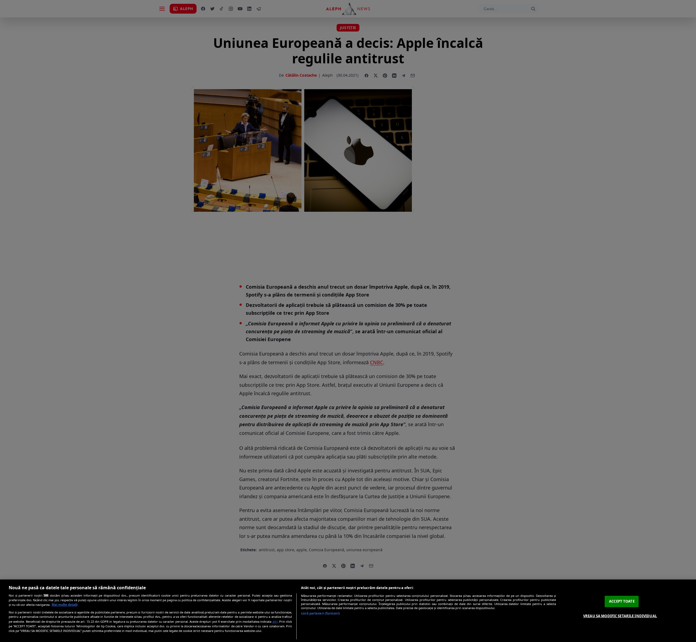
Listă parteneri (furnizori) (320, 613)
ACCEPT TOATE (622, 601)
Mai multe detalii (64, 605)
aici (275, 621)
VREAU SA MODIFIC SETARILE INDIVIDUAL (620, 615)
